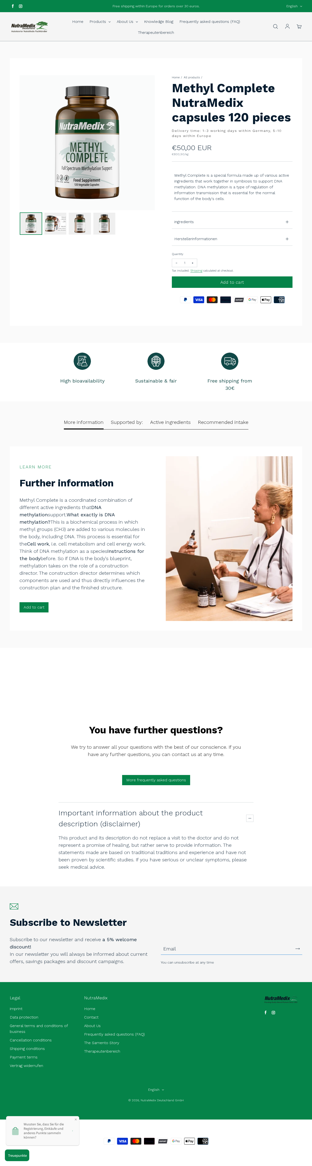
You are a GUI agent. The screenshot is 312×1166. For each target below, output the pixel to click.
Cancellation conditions (31, 1040)
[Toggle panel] (250, 818)
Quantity (177, 254)
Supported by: (127, 422)
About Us (126, 21)
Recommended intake (223, 422)
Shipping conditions (27, 1048)
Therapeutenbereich (156, 32)
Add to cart (34, 607)
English (292, 6)
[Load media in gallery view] (31, 224)
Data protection (24, 1017)
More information (84, 422)
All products (192, 77)
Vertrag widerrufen (26, 1065)
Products (98, 21)
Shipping (196, 270)
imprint (16, 1008)
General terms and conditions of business (39, 1028)
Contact (91, 1017)
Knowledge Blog (158, 21)
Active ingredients (170, 422)
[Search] (275, 27)
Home (77, 21)
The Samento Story (101, 1042)
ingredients (184, 221)
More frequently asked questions (156, 780)
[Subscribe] (297, 949)
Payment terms (24, 1057)
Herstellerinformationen (195, 239)
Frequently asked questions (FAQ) (209, 21)
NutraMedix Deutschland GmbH (162, 1100)
